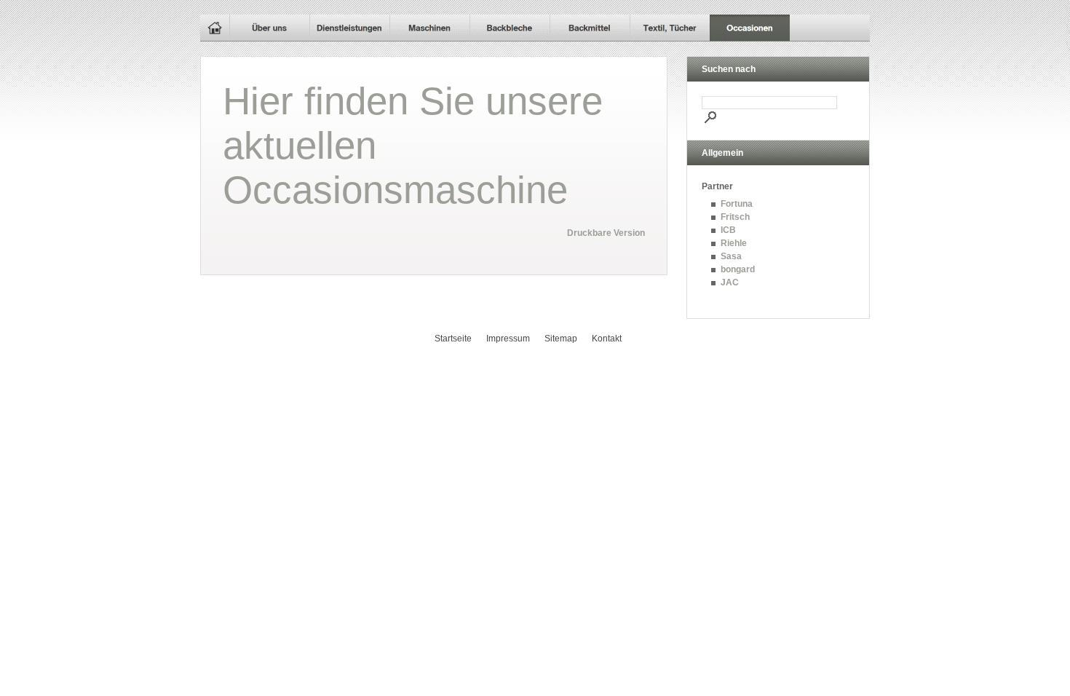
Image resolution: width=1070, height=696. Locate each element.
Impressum (508, 338)
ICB (728, 230)
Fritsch (735, 217)
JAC (730, 282)
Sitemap (560, 338)
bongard (738, 269)
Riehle (734, 243)
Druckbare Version (606, 233)
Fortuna (737, 204)
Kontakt (607, 338)
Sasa (731, 256)
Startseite (453, 338)
